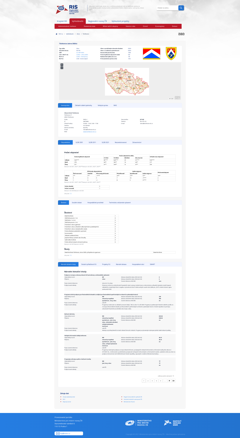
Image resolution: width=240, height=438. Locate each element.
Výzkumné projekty (120, 21)
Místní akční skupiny (110, 26)
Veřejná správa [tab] (103, 105)
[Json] (183, 34)
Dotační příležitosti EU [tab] (88, 264)
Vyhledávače (77, 21)
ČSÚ (71, 193)
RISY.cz (61, 34)
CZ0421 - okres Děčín (82, 54)
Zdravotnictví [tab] (136, 142)
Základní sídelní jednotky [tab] (83, 105)
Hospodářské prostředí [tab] (95, 203)
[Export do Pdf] (179, 34)
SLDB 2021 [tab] (105, 142)
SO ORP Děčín (80, 52)
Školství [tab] (63, 203)
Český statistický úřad (69, 397)
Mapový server (67, 402)
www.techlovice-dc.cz (89, 132)
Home (56, 34)
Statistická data (89, 26)
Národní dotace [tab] (121, 264)
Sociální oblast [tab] (77, 203)
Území (145, 26)
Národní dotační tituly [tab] (68, 264)
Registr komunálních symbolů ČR (133, 397)
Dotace (174, 26)
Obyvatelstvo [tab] (65, 142)
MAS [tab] (115, 105)
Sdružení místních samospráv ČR (133, 399)
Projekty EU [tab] (106, 264)
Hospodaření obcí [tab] (138, 264)
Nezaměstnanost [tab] (121, 142)
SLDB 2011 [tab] (92, 142)
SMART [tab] (152, 264)
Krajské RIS (62, 21)
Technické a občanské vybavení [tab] (120, 203)
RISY (64, 399)
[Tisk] (182, 34)
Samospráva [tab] (65, 105)
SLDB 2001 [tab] (79, 142)
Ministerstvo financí (129, 402)
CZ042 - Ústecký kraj (81, 56)
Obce (78, 34)
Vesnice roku (130, 26)
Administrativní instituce (67, 26)
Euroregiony (159, 26)
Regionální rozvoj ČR (97, 21)
